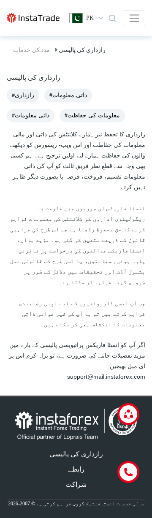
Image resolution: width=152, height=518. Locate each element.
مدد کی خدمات (31, 49)
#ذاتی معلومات (68, 95)
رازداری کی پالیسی (76, 454)
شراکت (76, 484)
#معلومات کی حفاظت (92, 115)
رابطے (76, 469)
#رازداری (23, 95)
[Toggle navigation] (134, 18)
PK (90, 18)
